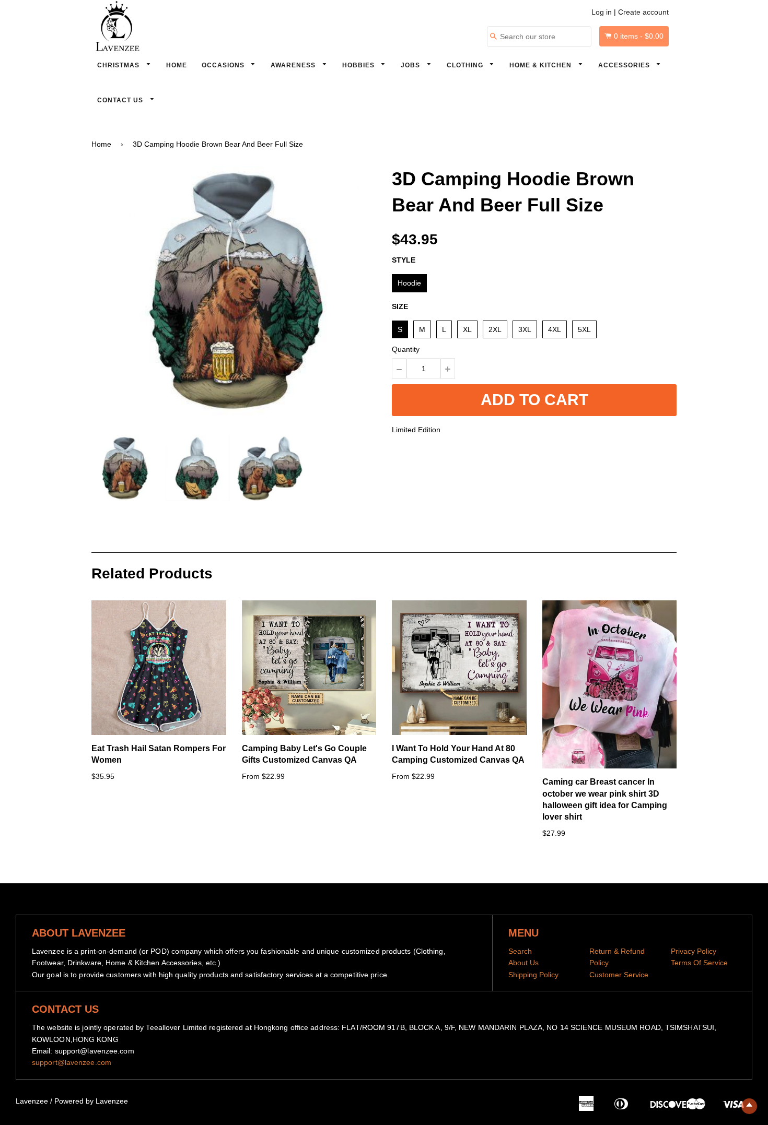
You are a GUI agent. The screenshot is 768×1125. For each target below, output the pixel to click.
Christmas (119, 65)
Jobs (411, 65)
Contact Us (121, 100)
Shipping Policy (533, 974)
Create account (643, 12)
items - (639, 36)
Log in (601, 12)
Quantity (406, 349)
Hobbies (359, 65)
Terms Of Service (699, 962)
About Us (523, 962)
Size (400, 306)
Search (520, 951)
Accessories (625, 65)
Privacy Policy (693, 951)
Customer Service (618, 974)
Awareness (294, 65)
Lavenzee (32, 1101)
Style (403, 260)
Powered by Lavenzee (91, 1101)
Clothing (466, 65)
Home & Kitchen (541, 65)
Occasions (224, 65)
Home (176, 65)
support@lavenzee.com (71, 1062)
